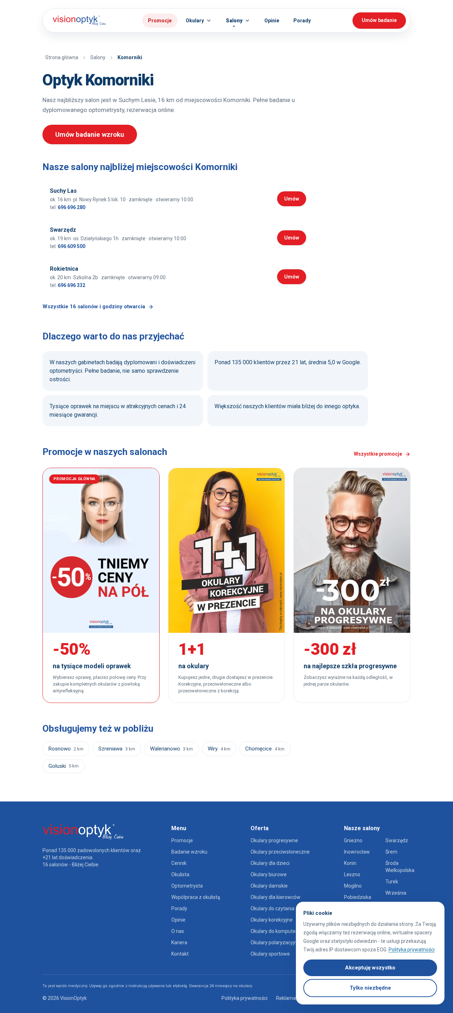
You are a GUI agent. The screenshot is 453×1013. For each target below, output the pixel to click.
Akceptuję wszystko (370, 967)
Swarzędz (63, 229)
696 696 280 (71, 207)
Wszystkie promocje (378, 454)
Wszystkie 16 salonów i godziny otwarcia (93, 306)
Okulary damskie (269, 886)
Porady (179, 908)
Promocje (160, 20)
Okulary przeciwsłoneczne (280, 852)
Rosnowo (66, 748)
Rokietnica (64, 268)
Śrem (391, 852)
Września (395, 893)
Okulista (180, 874)
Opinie (178, 920)
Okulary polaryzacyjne (275, 942)
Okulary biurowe (269, 874)
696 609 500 (71, 246)
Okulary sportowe (270, 954)
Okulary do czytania (272, 908)
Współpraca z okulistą (195, 897)
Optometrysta (187, 886)
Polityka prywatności (245, 998)
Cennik (179, 863)
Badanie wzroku (189, 852)
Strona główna (61, 57)
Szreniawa (116, 748)
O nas (177, 931)
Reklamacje (289, 998)
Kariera (179, 942)
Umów (295, 200)
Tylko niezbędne (370, 988)
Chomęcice (265, 748)
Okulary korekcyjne (272, 920)
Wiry (219, 748)
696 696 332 (71, 285)
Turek (391, 881)
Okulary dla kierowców (275, 897)
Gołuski (63, 766)
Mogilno (353, 886)
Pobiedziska (357, 897)
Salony (97, 57)
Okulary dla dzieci (270, 863)
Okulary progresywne (274, 840)
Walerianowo (171, 748)
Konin (350, 863)
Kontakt (180, 954)
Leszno (352, 874)
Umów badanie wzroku (89, 134)
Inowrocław (357, 852)
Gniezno (353, 840)
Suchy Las (63, 190)
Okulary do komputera (275, 931)
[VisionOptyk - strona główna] (76, 21)
